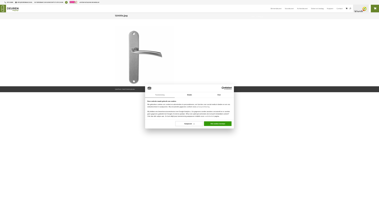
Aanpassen (188, 124)
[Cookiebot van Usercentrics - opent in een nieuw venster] (223, 88)
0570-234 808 (59, 2)
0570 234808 (10, 2)
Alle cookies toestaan (217, 124)
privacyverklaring (203, 106)
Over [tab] (219, 95)
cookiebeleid (209, 116)
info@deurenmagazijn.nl (24, 2)
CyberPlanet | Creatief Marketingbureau (125, 89)
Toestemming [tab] (160, 95)
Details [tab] (189, 95)
